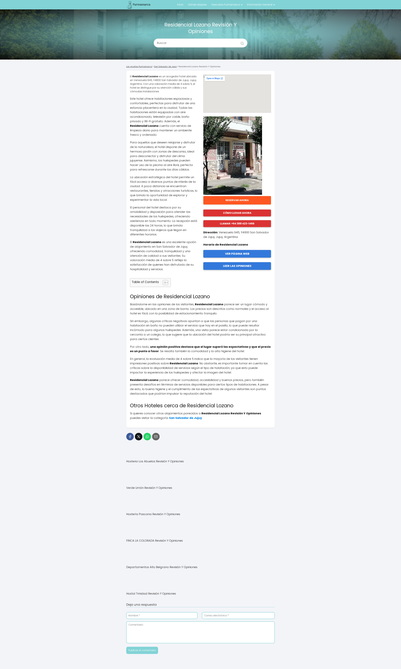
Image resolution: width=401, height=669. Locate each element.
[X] (138, 436)
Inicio (180, 4)
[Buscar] (241, 42)
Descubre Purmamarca (225, 4)
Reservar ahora (237, 200)
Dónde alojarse (197, 4)
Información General (259, 4)
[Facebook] (130, 436)
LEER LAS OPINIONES (237, 266)
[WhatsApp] (147, 436)
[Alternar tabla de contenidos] (163, 282)
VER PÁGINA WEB (237, 254)
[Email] (156, 436)
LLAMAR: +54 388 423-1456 (237, 223)
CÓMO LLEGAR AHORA (237, 213)
